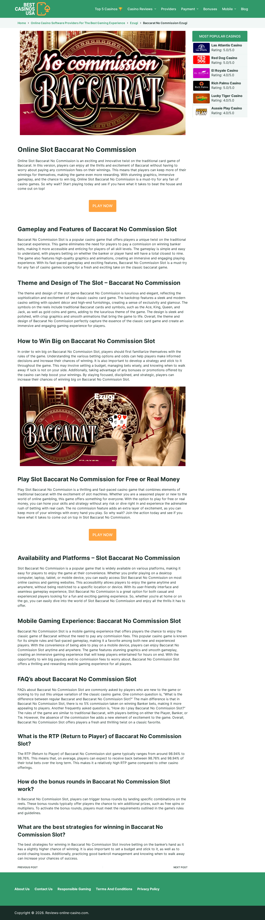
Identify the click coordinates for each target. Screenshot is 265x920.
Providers (168, 9)
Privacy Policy (148, 889)
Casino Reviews (140, 9)
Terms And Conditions (114, 889)
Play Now (103, 206)
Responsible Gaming (74, 889)
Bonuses (210, 9)
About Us (22, 889)
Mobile (227, 9)
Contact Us (44, 889)
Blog (244, 9)
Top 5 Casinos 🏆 (109, 9)
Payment (188, 9)
